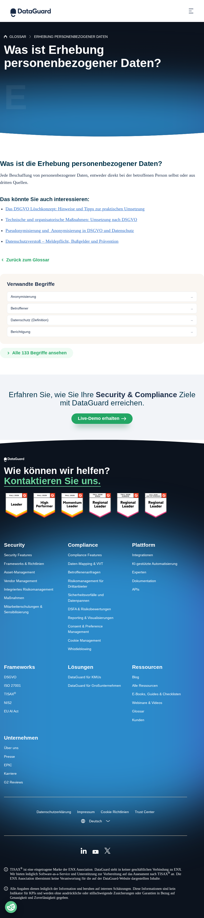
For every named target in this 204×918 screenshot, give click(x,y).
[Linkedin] (84, 851)
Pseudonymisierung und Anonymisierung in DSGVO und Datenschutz (69, 230)
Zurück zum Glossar (27, 259)
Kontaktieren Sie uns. (52, 481)
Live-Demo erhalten (98, 418)
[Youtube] (96, 851)
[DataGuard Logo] (30, 11)
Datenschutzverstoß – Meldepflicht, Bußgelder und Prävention (61, 241)
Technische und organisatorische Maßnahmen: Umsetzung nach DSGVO (71, 219)
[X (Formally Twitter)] (107, 851)
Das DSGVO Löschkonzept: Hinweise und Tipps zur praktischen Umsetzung (75, 208)
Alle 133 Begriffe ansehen (39, 352)
